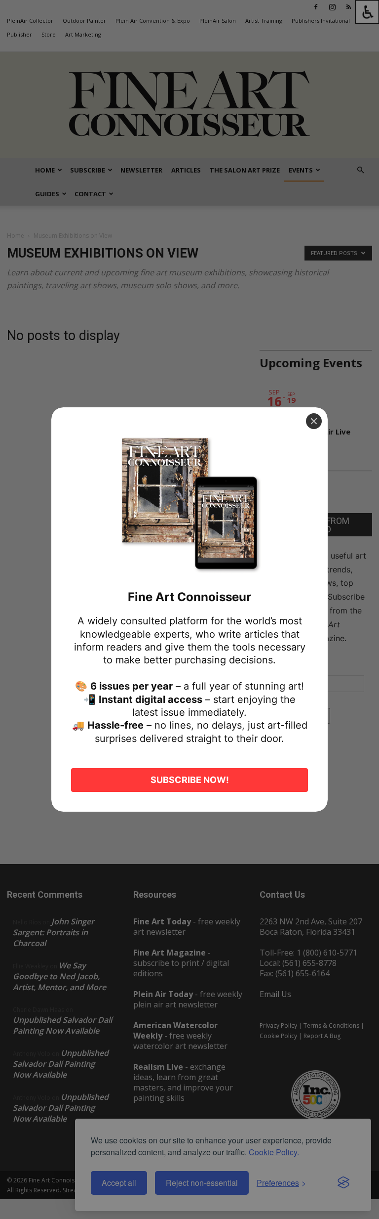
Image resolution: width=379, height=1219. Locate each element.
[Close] (314, 421)
